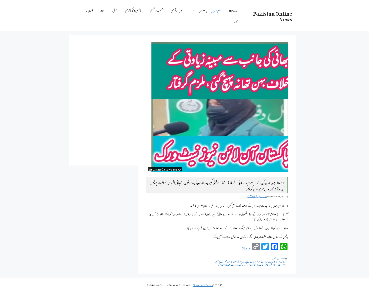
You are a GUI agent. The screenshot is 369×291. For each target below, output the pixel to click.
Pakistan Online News (272, 15)
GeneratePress (203, 284)
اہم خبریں (216, 9)
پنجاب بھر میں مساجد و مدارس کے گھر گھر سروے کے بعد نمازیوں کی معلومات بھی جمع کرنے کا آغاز (250, 261)
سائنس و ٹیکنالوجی (133, 9)
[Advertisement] (104, 100)
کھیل (114, 9)
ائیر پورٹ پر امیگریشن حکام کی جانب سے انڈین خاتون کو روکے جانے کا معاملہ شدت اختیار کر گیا (251, 264)
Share (246, 247)
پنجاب (274, 258)
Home (233, 9)
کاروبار (89, 9)
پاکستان (203, 9)
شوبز (103, 9)
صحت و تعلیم (156, 9)
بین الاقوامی (176, 9)
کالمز (235, 21)
